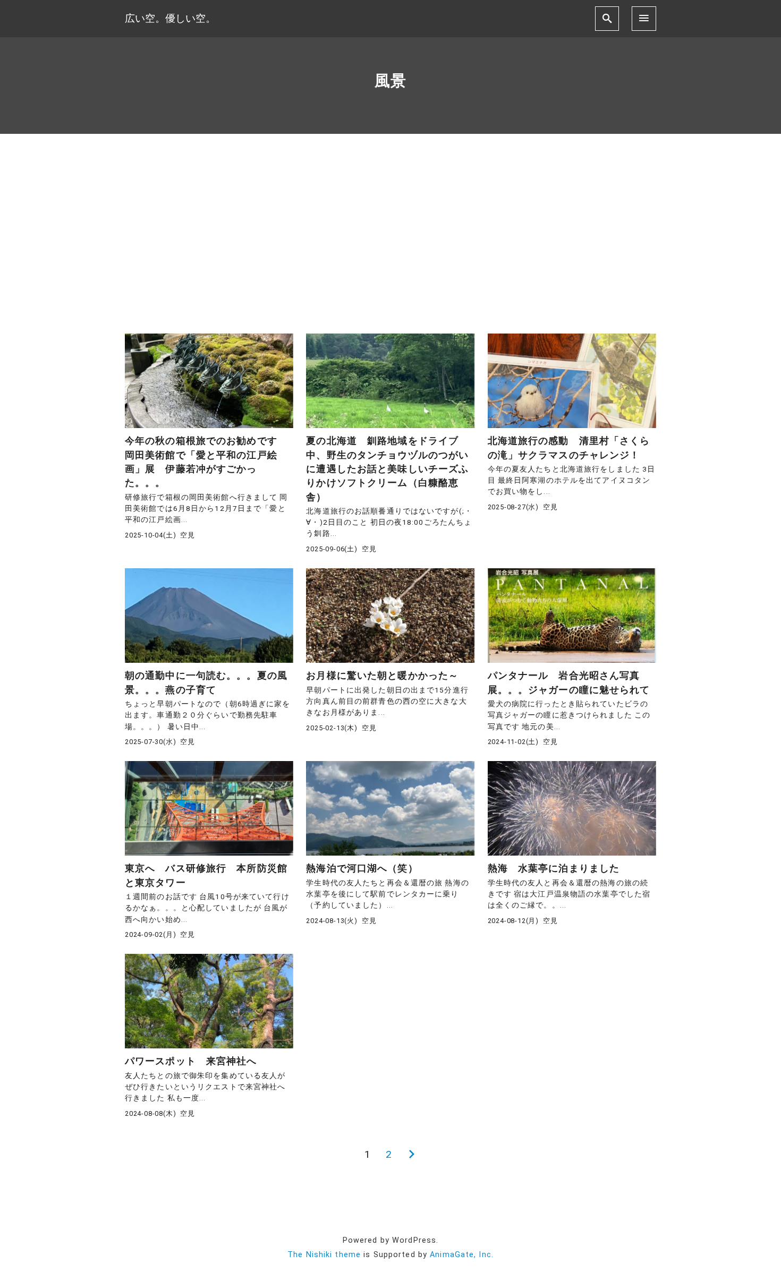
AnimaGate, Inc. (462, 1254)
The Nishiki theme (324, 1254)
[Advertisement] (390, 233)
